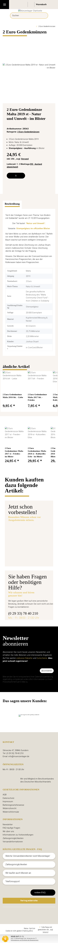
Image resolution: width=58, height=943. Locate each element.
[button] (25, 4)
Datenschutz (8, 798)
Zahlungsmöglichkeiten (13, 838)
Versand (25, 159)
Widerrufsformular (11, 812)
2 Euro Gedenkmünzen (28, 132)
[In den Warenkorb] (5, 38)
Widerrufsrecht (9, 808)
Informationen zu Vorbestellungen (18, 835)
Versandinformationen (13, 841)
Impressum (8, 801)
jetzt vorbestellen (20, 559)
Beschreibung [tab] (12, 203)
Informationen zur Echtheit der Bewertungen (24, 940)
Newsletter (8, 824)
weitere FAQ (39, 892)
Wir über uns (8, 831)
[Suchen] (44, 15)
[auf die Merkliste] (50, 110)
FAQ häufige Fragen (11, 828)
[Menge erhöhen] (22, 175)
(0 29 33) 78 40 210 (23, 613)
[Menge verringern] (10, 175)
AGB (4, 794)
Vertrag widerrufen (29, 901)
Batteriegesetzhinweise (13, 805)
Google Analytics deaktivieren (13, 928)
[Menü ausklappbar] (4, 4)
